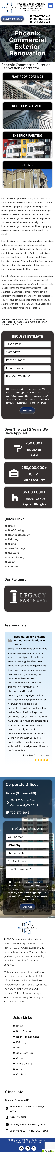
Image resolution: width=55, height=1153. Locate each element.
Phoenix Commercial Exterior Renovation (27, 43)
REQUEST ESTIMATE (27, 336)
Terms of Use (40, 403)
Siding (27, 165)
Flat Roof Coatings (27, 77)
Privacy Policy (25, 403)
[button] (50, 5)
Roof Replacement (27, 106)
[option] (28, 596)
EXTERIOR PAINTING (27, 135)
